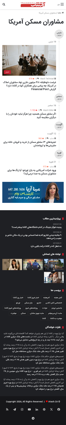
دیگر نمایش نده (33, 233)
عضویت (33, 224)
